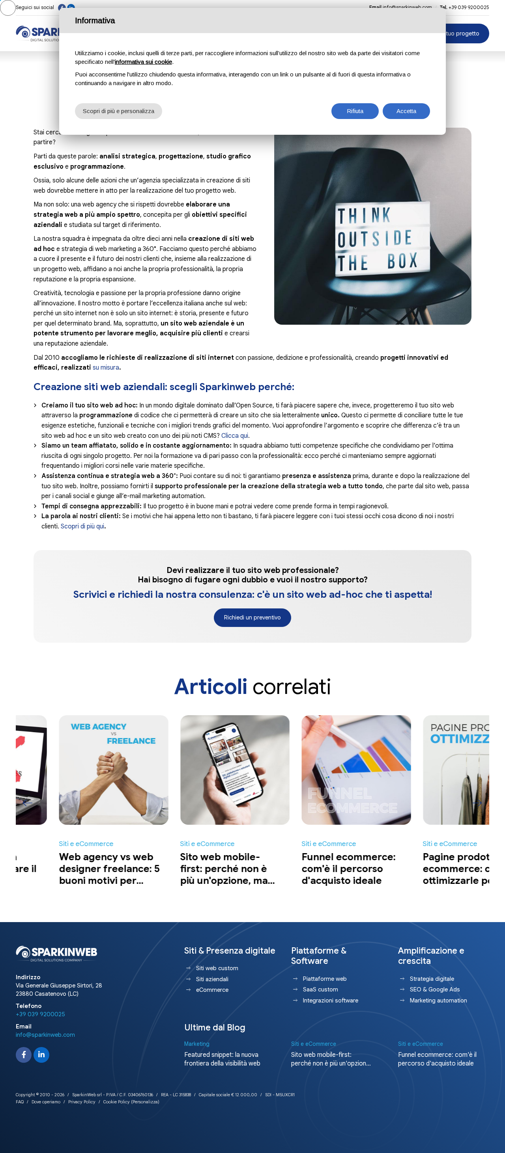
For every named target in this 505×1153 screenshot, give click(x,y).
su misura (106, 368)
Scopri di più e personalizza (118, 111)
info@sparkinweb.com (407, 7)
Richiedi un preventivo (252, 617)
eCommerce (212, 989)
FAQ (20, 1102)
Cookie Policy (116, 1102)
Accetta (406, 111)
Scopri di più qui (82, 526)
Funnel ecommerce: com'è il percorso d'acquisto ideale (305, 869)
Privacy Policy (81, 1102)
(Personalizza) (145, 1102)
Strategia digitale (432, 978)
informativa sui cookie (143, 61)
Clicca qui (234, 436)
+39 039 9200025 (469, 7)
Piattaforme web (325, 978)
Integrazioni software (330, 1000)
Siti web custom (217, 968)
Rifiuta (355, 111)
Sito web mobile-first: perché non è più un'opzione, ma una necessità (181, 874)
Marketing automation (438, 1000)
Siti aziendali (212, 979)
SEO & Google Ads (435, 989)
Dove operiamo (46, 1102)
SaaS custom (320, 989)
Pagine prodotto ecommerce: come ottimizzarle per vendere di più (424, 874)
